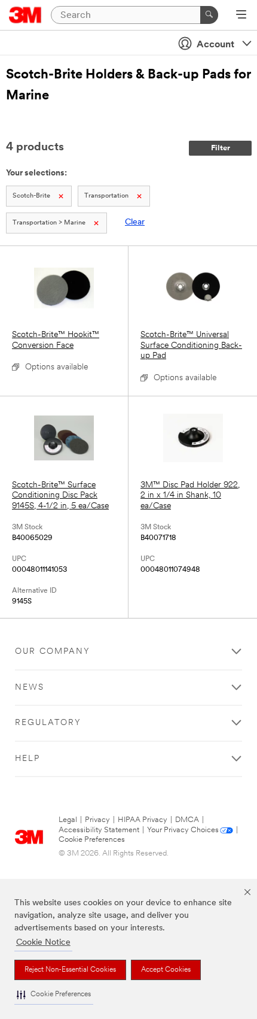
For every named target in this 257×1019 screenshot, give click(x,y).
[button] (53, 995)
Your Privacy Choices (183, 830)
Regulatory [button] (48, 722)
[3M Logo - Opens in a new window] (25, 15)
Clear (135, 222)
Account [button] (215, 45)
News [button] (29, 687)
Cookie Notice (43, 942)
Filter (220, 148)
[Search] (209, 15)
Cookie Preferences (92, 840)
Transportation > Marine (49, 223)
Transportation (106, 196)
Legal (68, 820)
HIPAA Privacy (142, 820)
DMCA (187, 820)
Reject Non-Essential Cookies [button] (70, 969)
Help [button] (27, 758)
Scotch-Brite (31, 196)
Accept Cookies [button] (166, 969)
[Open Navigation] (241, 15)
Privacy (97, 820)
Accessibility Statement (99, 830)
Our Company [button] (52, 651)
